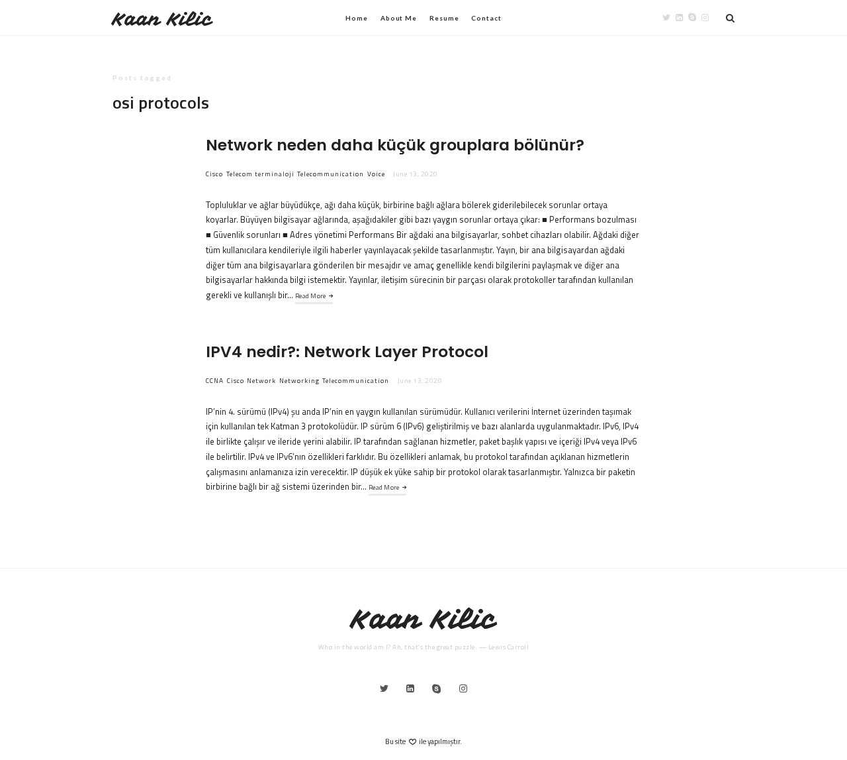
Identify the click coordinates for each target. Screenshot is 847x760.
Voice (376, 174)
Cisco (214, 174)
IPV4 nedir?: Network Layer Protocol (347, 351)
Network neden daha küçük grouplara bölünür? (395, 145)
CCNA (215, 381)
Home (356, 18)
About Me (398, 18)
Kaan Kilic (162, 18)
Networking (299, 381)
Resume (444, 18)
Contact (486, 18)
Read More (310, 296)
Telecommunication (330, 174)
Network (261, 381)
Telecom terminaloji (260, 174)
